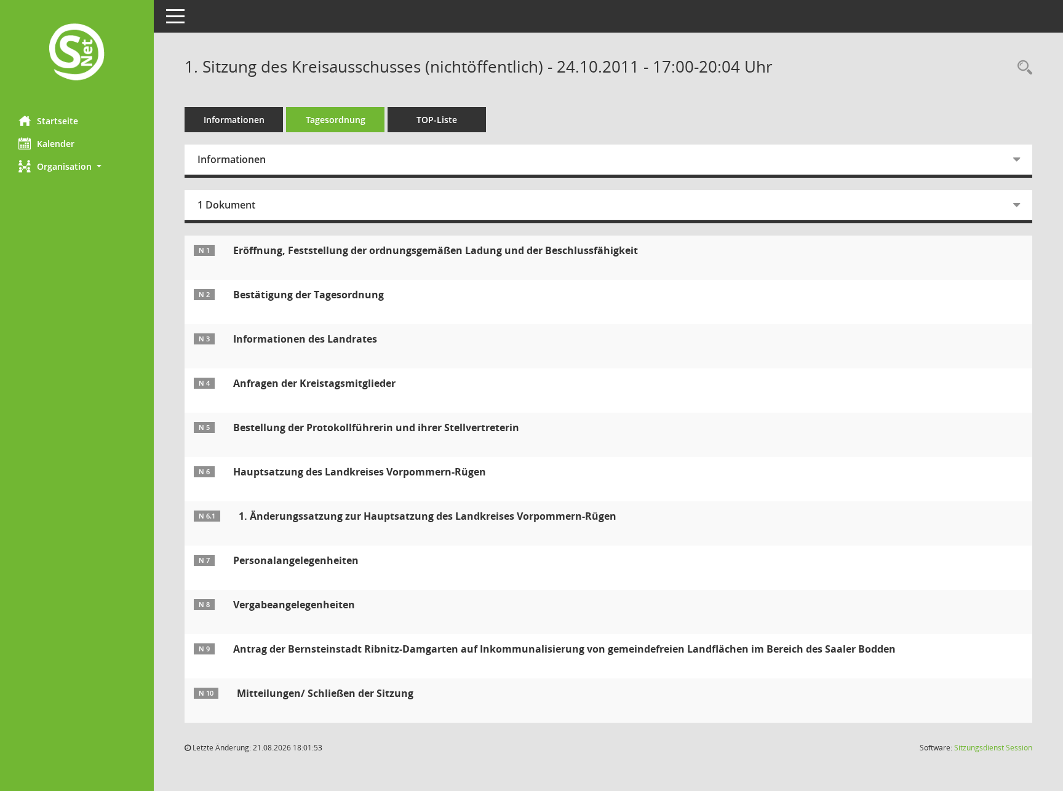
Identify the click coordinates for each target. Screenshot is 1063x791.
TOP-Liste (436, 119)
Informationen (234, 119)
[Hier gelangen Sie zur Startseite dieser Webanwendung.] (77, 53)
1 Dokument (226, 205)
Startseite (57, 121)
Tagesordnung (335, 119)
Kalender (55, 143)
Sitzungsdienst (993, 747)
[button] (77, 166)
